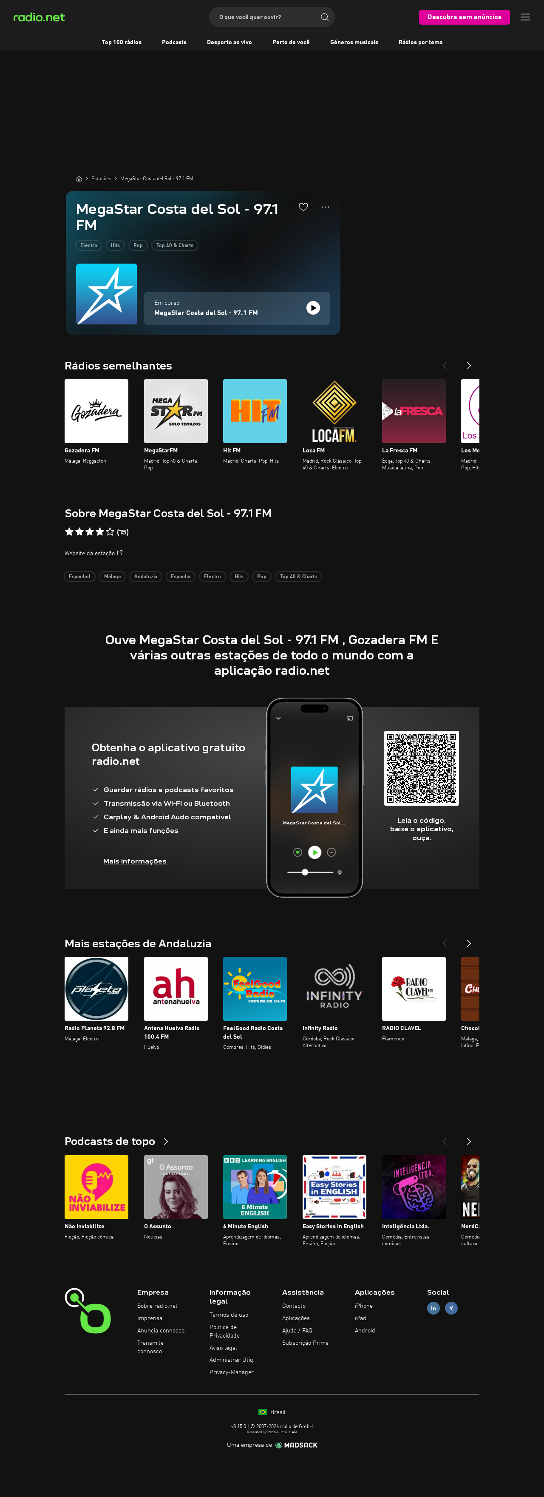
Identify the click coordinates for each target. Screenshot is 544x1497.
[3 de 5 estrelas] (90, 532)
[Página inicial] (79, 178)
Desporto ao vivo (229, 42)
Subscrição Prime (305, 1343)
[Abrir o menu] (525, 17)
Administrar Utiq (231, 1360)
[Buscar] (325, 17)
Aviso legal (223, 1348)
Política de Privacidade (225, 1331)
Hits (115, 245)
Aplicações (296, 1318)
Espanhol (80, 576)
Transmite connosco (150, 1347)
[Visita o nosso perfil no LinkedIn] (433, 1308)
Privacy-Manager (232, 1372)
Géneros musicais (354, 42)
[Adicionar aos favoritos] (303, 206)
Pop (138, 245)
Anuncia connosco (160, 1331)
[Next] (469, 362)
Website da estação (90, 554)
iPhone (364, 1306)
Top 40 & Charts (174, 245)
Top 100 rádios (122, 42)
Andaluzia (145, 576)
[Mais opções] (325, 207)
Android (365, 1331)
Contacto (294, 1306)
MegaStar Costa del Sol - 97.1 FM (206, 313)
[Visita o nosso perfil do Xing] (451, 1308)
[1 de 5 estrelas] (69, 532)
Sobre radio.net (157, 1306)
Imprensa (149, 1318)
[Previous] (444, 362)
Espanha (180, 576)
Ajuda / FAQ (297, 1331)
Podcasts (174, 42)
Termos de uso (229, 1315)
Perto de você (291, 42)
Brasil (277, 1412)
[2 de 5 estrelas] (79, 532)
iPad (360, 1318)
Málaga (112, 576)
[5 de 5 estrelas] (110, 532)
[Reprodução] (313, 308)
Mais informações (135, 861)
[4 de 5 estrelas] (100, 532)
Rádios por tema (420, 42)
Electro (88, 245)
